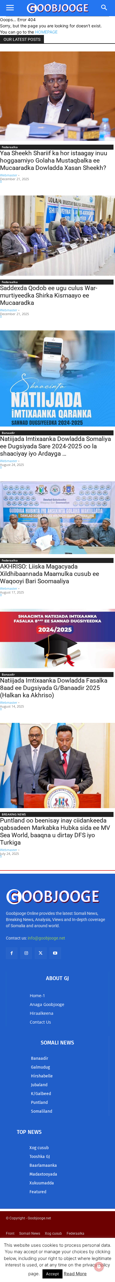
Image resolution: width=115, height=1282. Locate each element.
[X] (40, 953)
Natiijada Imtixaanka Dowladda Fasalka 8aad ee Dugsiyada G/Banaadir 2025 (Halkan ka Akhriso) (53, 688)
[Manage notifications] (99, 1266)
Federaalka (10, 147)
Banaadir (8, 433)
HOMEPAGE (46, 31)
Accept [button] (52, 1273)
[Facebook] (11, 953)
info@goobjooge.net (46, 938)
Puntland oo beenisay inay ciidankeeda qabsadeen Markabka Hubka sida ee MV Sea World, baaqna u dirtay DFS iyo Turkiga (55, 831)
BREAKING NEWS (14, 814)
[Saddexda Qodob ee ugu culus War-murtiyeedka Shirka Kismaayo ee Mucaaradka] (57, 235)
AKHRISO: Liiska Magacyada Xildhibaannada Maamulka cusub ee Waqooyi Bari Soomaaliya (49, 574)
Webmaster (8, 175)
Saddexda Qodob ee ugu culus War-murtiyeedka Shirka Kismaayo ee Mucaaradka (48, 295)
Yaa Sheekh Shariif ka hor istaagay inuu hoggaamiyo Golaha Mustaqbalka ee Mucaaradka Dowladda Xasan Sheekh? (53, 160)
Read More (75, 1273)
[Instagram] (26, 953)
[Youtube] (55, 953)
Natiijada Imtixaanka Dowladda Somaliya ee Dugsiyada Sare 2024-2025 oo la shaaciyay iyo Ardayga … (55, 446)
